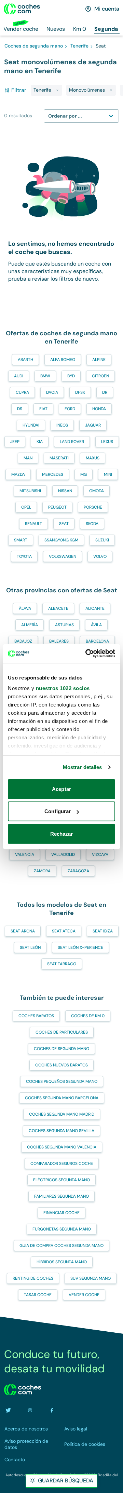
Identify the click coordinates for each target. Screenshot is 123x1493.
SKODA (92, 523)
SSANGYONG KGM (61, 540)
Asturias (64, 625)
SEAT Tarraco (61, 964)
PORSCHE (93, 507)
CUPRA (22, 392)
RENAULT (33, 523)
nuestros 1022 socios (63, 688)
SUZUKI (102, 540)
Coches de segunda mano (61, 1048)
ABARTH (25, 359)
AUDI (18, 376)
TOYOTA (24, 556)
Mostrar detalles (82, 767)
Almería (29, 625)
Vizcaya (100, 854)
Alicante (95, 608)
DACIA (52, 392)
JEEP (14, 441)
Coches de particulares (62, 1032)
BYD (71, 376)
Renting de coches (33, 1278)
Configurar (57, 811)
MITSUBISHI (30, 491)
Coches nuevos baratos (61, 1065)
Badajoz (23, 641)
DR (104, 392)
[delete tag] (57, 90)
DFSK (80, 392)
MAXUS (92, 458)
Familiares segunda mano (61, 1196)
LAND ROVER (72, 441)
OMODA (96, 491)
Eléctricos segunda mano (61, 1180)
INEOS (62, 425)
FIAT (43, 409)
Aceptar (61, 789)
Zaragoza (78, 871)
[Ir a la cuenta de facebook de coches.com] (52, 1410)
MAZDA (18, 474)
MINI (108, 474)
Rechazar (61, 833)
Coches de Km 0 (88, 1016)
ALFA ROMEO (62, 359)
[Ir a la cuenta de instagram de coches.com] (30, 1410)
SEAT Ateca (64, 931)
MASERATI (59, 458)
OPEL (26, 507)
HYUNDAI (31, 425)
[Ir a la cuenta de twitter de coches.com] (8, 1410)
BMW (45, 376)
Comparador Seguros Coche (61, 1163)
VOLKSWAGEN (62, 556)
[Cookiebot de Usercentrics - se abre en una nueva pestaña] (86, 653)
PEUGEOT (57, 507)
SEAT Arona (23, 931)
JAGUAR (93, 425)
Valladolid (63, 854)
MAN (28, 458)
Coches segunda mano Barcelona (61, 1098)
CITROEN (100, 376)
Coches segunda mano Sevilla (61, 1130)
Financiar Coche (61, 1212)
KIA (40, 441)
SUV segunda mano (90, 1278)
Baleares (59, 641)
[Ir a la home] (21, 9)
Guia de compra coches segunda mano (61, 1245)
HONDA (99, 409)
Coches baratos (36, 1016)
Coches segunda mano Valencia (61, 1147)
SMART (20, 540)
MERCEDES (52, 474)
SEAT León (30, 947)
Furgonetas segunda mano (61, 1229)
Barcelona (97, 641)
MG (83, 474)
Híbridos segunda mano (62, 1262)
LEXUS (107, 441)
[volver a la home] (22, 1389)
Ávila (96, 625)
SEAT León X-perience (80, 947)
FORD (70, 409)
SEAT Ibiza (103, 931)
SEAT (64, 523)
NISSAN (65, 491)
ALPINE (99, 359)
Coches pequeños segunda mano (61, 1081)
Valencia (24, 854)
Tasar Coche (38, 1294)
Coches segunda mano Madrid (61, 1114)
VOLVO (100, 556)
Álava (25, 608)
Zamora (42, 871)
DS (19, 409)
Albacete (58, 608)
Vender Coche (84, 1294)
